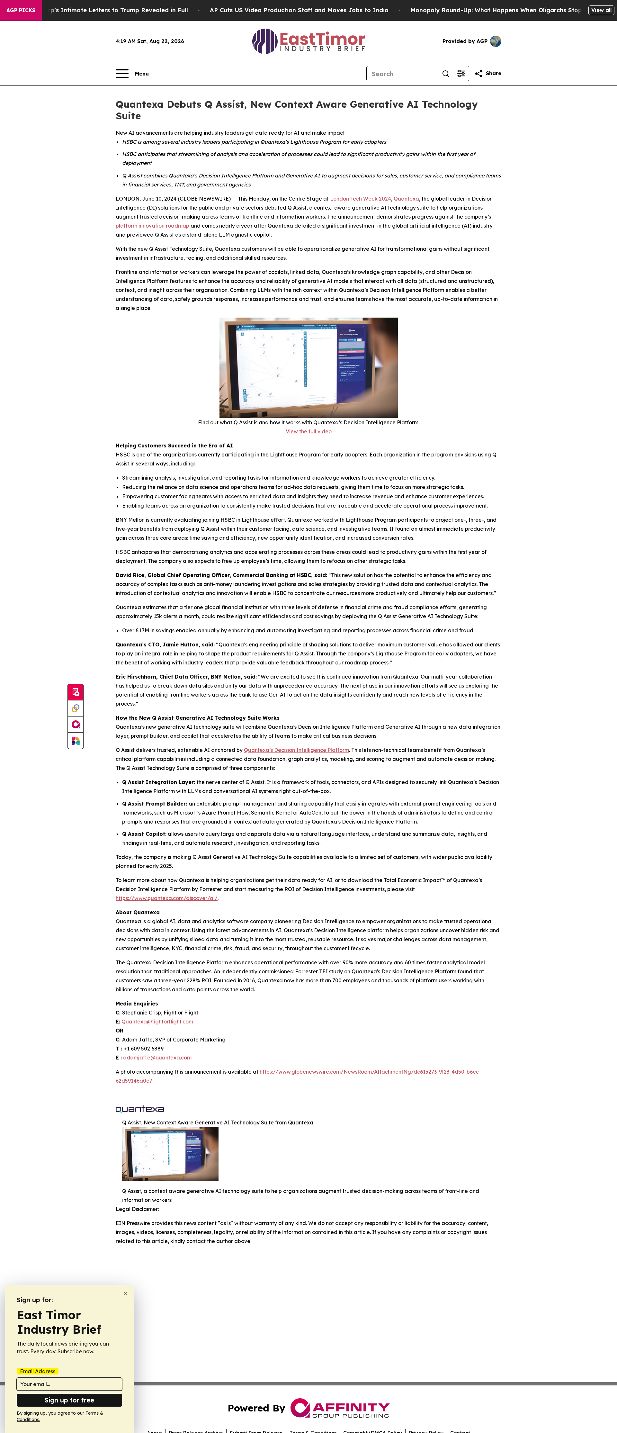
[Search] (445, 73)
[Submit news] (75, 692)
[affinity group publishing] (75, 724)
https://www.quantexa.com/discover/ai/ (167, 898)
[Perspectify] (75, 708)
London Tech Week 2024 (360, 198)
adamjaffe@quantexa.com (157, 1057)
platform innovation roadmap (152, 225)
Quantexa (406, 198)
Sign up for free (69, 1400)
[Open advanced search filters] (461, 73)
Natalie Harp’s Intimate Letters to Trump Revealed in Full (102, 10)
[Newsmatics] (75, 741)
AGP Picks (20, 10)
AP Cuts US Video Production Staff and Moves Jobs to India (299, 10)
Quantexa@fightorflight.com (157, 1021)
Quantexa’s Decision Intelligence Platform (296, 750)
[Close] (125, 1293)
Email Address (37, 1371)
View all (601, 10)
